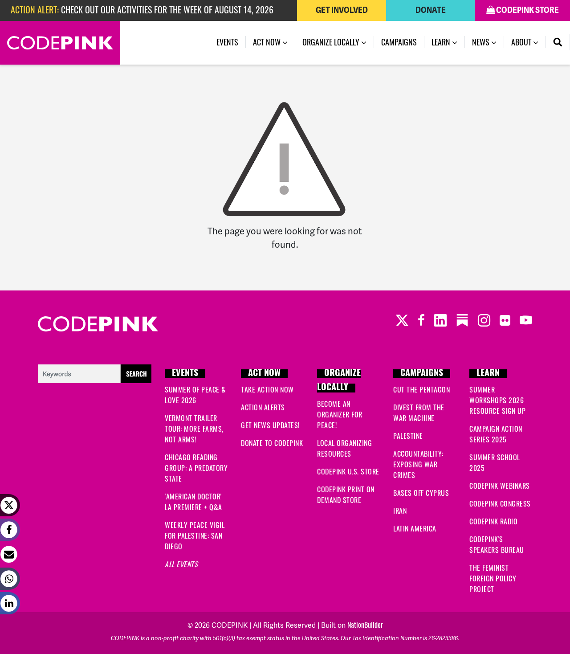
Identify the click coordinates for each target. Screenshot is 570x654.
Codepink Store (527, 10)
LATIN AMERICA (414, 528)
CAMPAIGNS (421, 373)
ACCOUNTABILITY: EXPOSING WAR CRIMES (418, 464)
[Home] (60, 43)
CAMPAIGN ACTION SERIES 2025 (495, 434)
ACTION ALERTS (263, 407)
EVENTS (185, 373)
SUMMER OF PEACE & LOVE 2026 (195, 394)
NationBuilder (365, 624)
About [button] (522, 42)
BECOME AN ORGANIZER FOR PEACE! (339, 414)
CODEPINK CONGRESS (500, 503)
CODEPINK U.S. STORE (348, 471)
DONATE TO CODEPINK (272, 442)
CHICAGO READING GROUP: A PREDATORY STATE (196, 468)
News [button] (481, 42)
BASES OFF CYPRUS (421, 492)
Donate (430, 10)
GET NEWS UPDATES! (270, 425)
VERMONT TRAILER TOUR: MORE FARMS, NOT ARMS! (194, 429)
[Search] (558, 42)
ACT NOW (264, 373)
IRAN (400, 510)
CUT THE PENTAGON (421, 389)
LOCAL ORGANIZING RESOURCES (344, 448)
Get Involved (342, 10)
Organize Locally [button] (331, 42)
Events (227, 42)
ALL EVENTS (181, 564)
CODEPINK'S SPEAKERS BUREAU (496, 544)
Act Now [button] (267, 42)
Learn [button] (442, 42)
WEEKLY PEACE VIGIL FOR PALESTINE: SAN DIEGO (194, 535)
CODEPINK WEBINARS (499, 485)
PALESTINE (408, 435)
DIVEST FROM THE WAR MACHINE (418, 412)
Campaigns (399, 42)
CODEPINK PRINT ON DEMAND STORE (346, 494)
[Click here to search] (94, 372)
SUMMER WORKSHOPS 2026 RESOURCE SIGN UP (497, 400)
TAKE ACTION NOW (267, 389)
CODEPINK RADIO (493, 521)
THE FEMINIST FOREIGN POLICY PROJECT (492, 578)
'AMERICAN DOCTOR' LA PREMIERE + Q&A (193, 501)
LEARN (488, 373)
